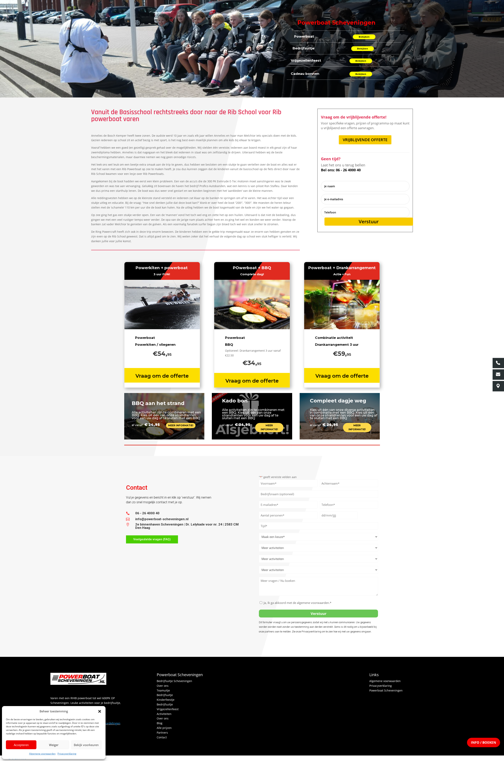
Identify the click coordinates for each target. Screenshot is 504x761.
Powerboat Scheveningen (386, 690)
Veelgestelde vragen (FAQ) (152, 539)
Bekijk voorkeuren (86, 745)
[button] (100, 711)
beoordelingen (108, 723)
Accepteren (21, 745)
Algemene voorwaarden (42, 753)
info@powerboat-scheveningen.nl (161, 519)
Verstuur (369, 221)
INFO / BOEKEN (483, 742)
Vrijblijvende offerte (365, 139)
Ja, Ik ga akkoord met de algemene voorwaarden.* (297, 603)
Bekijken (364, 36)
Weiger (53, 745)
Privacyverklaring (66, 753)
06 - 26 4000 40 (147, 513)
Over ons (163, 686)
